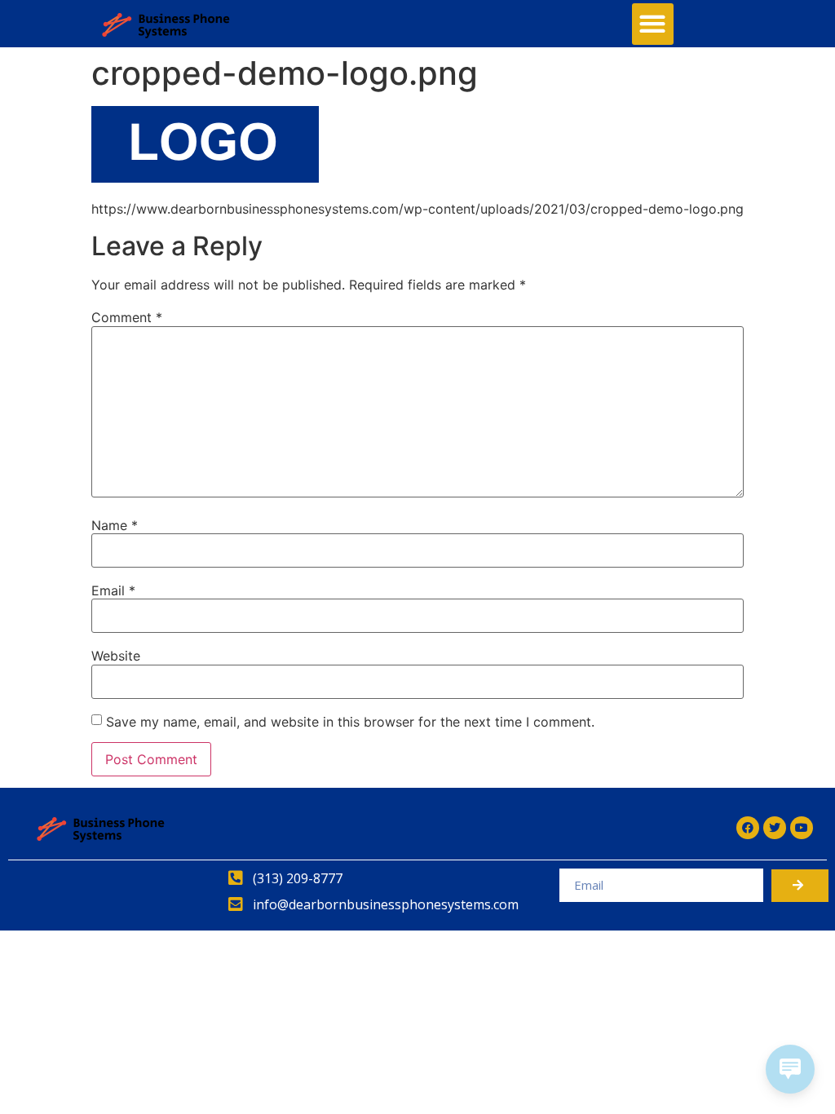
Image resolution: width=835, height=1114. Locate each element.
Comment (126, 317)
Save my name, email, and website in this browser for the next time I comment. (350, 721)
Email (113, 590)
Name (114, 525)
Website (115, 655)
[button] (653, 24)
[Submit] (799, 885)
